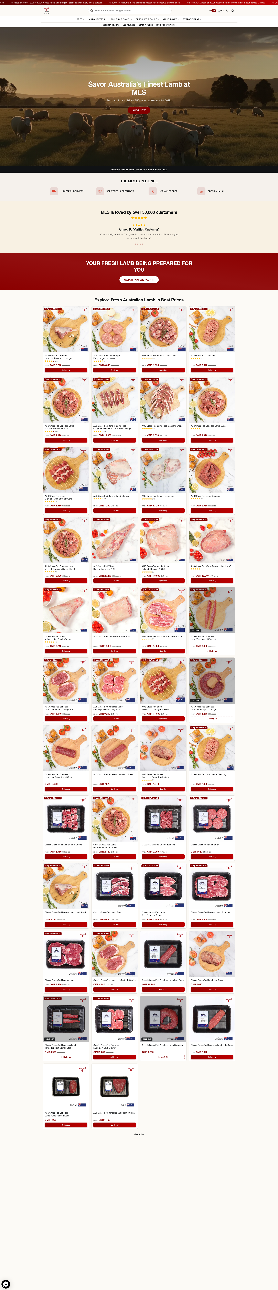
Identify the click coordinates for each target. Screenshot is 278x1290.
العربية (219, 10)
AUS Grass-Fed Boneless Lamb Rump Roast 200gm (57, 1114)
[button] (5, 1284)
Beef (79, 19)
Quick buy (66, 370)
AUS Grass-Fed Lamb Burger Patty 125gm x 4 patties (106, 357)
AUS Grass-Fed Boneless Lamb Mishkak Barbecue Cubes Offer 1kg (61, 567)
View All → (139, 1134)
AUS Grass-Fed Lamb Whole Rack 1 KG (111, 636)
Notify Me (213, 651)
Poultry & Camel (120, 19)
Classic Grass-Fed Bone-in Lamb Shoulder (210, 912)
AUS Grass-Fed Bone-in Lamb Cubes (159, 355)
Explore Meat (191, 19)
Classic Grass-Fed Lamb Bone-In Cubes (63, 844)
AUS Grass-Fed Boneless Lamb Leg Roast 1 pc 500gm (155, 775)
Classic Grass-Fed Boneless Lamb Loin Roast (163, 980)
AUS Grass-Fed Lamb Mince (204, 355)
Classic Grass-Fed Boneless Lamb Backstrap (162, 1045)
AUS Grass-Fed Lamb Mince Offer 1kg (208, 774)
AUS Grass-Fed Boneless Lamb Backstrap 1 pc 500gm (204, 708)
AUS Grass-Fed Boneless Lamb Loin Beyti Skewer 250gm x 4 (108, 708)
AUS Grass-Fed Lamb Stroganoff (206, 496)
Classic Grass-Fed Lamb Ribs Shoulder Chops (153, 913)
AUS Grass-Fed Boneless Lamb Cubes (208, 425)
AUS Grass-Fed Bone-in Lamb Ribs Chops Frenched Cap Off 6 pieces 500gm (112, 427)
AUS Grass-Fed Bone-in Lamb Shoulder (111, 496)
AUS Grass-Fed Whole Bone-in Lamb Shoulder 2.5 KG (155, 567)
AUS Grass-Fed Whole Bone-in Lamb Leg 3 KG (104, 567)
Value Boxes (170, 19)
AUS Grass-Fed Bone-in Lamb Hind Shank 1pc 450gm (58, 357)
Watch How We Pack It (139, 279)
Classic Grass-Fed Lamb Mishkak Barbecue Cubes (105, 846)
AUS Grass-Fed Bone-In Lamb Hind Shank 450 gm (58, 638)
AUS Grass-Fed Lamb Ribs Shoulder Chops (162, 636)
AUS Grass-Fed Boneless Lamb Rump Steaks (114, 1112)
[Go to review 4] (143, 244)
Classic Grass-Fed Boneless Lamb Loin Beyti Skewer (106, 1046)
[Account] (226, 10)
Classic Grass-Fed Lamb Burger (205, 844)
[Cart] (232, 10)
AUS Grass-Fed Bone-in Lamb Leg (158, 496)
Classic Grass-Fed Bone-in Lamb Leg (62, 980)
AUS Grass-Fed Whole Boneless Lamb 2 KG (211, 566)
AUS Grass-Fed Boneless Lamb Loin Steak (113, 774)
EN (214, 10)
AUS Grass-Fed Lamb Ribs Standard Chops (162, 425)
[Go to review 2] (138, 244)
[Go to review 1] (134, 244)
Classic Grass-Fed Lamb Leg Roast (207, 980)
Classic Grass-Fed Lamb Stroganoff (158, 844)
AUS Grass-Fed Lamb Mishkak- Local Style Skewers (58, 497)
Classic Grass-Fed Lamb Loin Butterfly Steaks (114, 980)
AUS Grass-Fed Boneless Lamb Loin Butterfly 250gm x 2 (59, 708)
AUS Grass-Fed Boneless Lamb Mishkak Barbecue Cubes (59, 427)
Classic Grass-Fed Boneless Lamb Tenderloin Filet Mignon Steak (60, 1046)
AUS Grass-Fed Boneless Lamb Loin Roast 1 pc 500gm (58, 775)
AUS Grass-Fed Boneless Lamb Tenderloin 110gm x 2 (203, 638)
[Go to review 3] (141, 244)
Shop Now (139, 110)
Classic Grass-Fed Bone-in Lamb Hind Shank (65, 912)
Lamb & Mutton (96, 19)
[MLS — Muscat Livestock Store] (46, 10)
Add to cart (114, 989)
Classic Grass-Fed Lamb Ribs (107, 912)
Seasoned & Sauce (146, 19)
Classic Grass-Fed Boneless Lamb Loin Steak (212, 1045)
